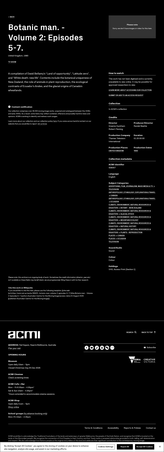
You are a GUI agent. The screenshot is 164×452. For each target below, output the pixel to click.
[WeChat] (107, 348)
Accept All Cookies (144, 447)
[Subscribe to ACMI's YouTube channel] (92, 348)
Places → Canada (117, 235)
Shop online (13, 407)
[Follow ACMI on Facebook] (87, 348)
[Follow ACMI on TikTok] (97, 348)
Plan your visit (14, 348)
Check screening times (18, 378)
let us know (42, 124)
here (55, 121)
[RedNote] (112, 348)
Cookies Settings (105, 447)
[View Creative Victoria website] (142, 360)
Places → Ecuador (117, 238)
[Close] (160, 446)
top (147, 332)
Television (114, 241)
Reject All (125, 447)
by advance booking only (35, 414)
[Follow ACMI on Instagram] (102, 348)
